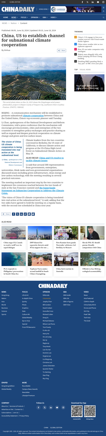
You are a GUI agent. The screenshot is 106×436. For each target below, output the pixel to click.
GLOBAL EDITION (15, 2)
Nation (14, 23)
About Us (5, 406)
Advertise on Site (7, 409)
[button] (78, 89)
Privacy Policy (24, 416)
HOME (5, 17)
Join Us (15, 412)
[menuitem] (43, 9)
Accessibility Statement (10, 416)
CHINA (3, 2)
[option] (89, 83)
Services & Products (16, 406)
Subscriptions (6, 412)
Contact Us (18, 409)
